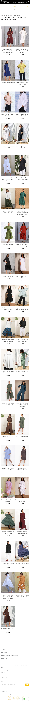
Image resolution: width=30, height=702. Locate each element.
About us (3, 672)
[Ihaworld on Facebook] (2, 670)
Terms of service (4, 660)
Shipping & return (4, 658)
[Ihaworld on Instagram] (4, 670)
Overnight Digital (11, 694)
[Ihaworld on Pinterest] (7, 670)
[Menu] (4, 7)
